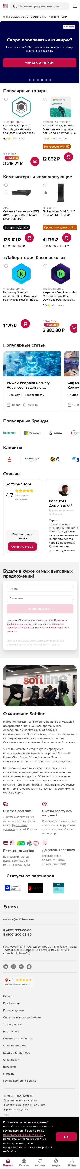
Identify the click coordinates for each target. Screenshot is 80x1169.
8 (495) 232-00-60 (17, 930)
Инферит (54, 16)
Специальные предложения (22, 1017)
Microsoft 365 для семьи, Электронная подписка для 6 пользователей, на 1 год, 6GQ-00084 (60, 129)
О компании (11, 1059)
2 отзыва (18, 138)
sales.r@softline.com (18, 919)
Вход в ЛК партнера (16, 1052)
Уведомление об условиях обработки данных (33, 644)
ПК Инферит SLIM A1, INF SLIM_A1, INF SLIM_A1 (59, 213)
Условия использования (20, 1100)
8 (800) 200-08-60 (17, 16)
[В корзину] (34, 161)
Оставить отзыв (22, 546)
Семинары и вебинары (18, 1038)
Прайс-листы (11, 1003)
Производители (13, 1010)
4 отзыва (58, 305)
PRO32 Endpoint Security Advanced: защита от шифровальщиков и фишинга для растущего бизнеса (32, 390)
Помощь (8, 1073)
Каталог (8, 996)
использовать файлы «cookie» (23, 1134)
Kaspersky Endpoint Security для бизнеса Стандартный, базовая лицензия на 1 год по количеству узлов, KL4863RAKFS (18, 129)
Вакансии (9, 1066)
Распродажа (11, 1031)
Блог (64, 16)
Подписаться (40, 609)
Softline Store (18, 484)
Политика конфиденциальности (25, 1105)
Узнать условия (39, 63)
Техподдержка (12, 1024)
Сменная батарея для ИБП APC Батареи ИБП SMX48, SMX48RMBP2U (21, 215)
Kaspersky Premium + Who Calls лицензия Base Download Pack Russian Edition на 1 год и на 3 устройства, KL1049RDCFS (60, 296)
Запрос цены (38, 16)
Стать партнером (14, 1045)
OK (66, 1137)
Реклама (69, 26)
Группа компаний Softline (19, 1080)
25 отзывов (59, 138)
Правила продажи (16, 1109)
